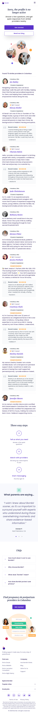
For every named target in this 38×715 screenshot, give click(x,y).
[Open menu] (35, 2)
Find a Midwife (6, 665)
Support (23, 671)
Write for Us (24, 668)
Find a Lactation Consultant (7, 669)
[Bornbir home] (5, 3)
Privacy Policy (24, 700)
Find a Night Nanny (8, 673)
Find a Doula (6, 662)
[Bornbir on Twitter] (24, 695)
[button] (16, 536)
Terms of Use (13, 700)
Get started (19, 27)
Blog (21, 665)
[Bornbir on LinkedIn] (19, 695)
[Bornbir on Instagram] (13, 695)
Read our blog (19, 33)
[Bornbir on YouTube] (29, 695)
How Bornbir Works (26, 662)
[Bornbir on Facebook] (8, 695)
